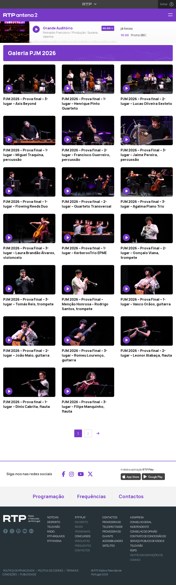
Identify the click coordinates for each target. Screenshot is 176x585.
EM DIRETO (81, 522)
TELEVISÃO (53, 527)
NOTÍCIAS (52, 517)
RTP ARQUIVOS (56, 536)
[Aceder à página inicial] (14, 15)
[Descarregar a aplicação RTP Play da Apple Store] (131, 476)
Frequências (91, 496)
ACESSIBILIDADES (112, 541)
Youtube (25, 531)
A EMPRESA (137, 517)
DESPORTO (53, 522)
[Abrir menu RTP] (88, 4)
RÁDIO (51, 531)
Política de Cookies (50, 570)
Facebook (5, 531)
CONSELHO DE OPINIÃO (143, 531)
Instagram (18, 531)
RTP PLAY (80, 517)
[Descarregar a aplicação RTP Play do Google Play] (153, 476)
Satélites (108, 545)
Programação (48, 496)
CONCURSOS (82, 536)
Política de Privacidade (19, 570)
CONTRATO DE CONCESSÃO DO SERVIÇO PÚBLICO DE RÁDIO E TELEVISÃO (148, 540)
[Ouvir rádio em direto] (14, 32)
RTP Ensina (54, 541)
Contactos (131, 496)
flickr (31, 531)
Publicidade (28, 574)
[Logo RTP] (21, 518)
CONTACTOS (109, 517)
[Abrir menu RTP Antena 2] (172, 15)
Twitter (12, 531)
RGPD (133, 550)
